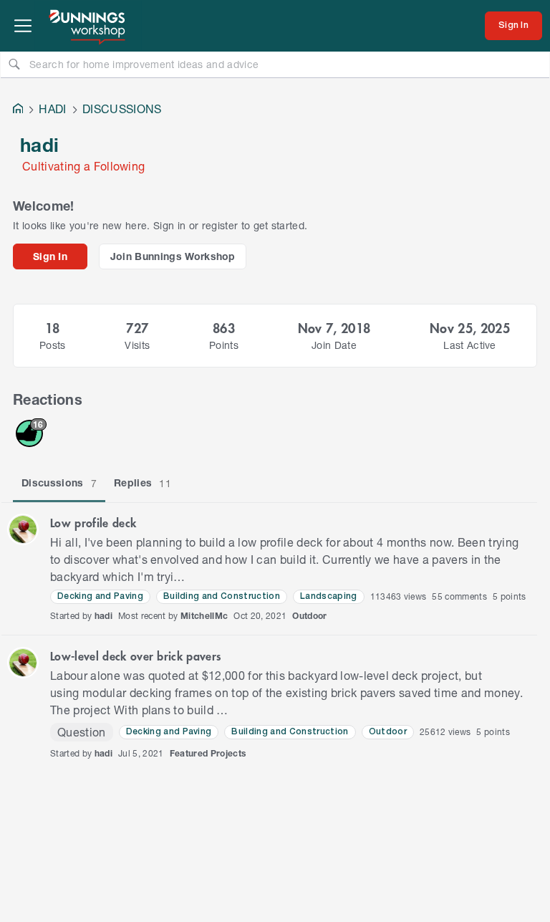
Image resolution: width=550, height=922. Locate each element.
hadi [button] (103, 615)
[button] (23, 529)
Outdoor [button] (388, 732)
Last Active (469, 345)
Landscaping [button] (328, 596)
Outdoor (309, 615)
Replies (142, 482)
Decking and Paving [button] (100, 596)
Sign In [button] (50, 256)
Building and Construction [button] (221, 596)
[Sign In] (513, 25)
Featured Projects (208, 753)
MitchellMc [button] (204, 615)
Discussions (59, 482)
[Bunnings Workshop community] (88, 26)
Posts (52, 345)
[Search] (14, 64)
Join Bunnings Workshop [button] (173, 256)
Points (223, 345)
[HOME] (18, 110)
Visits (137, 345)
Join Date (334, 345)
